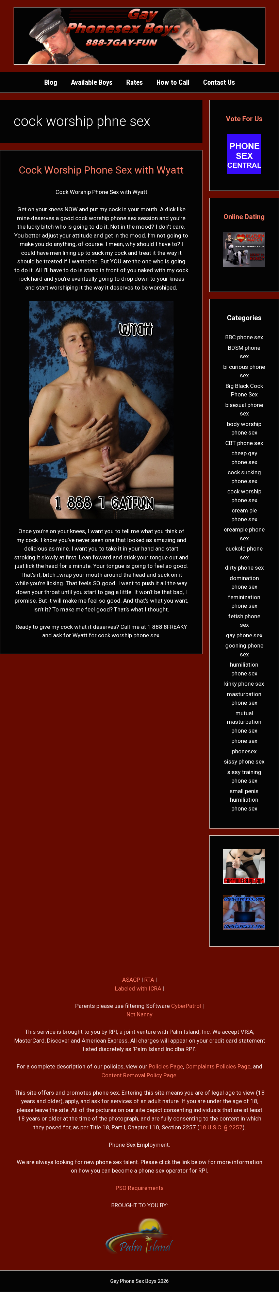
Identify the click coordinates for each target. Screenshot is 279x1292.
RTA (149, 979)
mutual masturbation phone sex (244, 722)
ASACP (131, 979)
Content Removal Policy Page (138, 1075)
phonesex (244, 751)
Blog (50, 82)
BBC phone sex (244, 337)
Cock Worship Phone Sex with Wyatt (101, 170)
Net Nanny (139, 1014)
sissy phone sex (244, 761)
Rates (134, 82)
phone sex (244, 740)
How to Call (173, 82)
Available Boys (92, 82)
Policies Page (166, 1066)
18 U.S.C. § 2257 (221, 1127)
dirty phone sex (244, 567)
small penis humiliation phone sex (244, 800)
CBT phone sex (244, 443)
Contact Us (219, 82)
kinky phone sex (244, 683)
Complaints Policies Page (217, 1066)
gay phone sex (244, 635)
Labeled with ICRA (138, 988)
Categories (244, 318)
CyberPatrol (186, 1005)
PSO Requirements (140, 1187)
